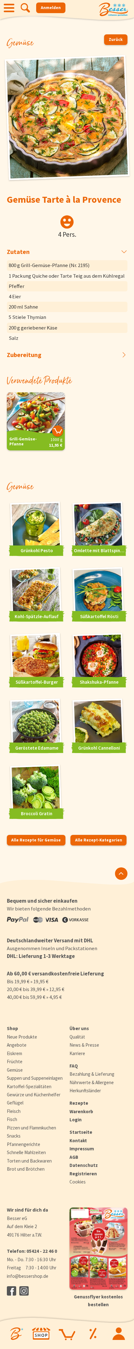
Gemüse (15, 1070)
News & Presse (84, 1045)
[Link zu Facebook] (11, 1291)
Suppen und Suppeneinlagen (35, 1078)
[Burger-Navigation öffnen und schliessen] (9, 7)
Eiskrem (14, 1053)
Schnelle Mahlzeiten (26, 1152)
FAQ (73, 1066)
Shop (12, 1028)
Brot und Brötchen (26, 1169)
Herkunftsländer (85, 1091)
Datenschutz (83, 1165)
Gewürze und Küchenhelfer (33, 1095)
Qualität (77, 1037)
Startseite (80, 1132)
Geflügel (15, 1103)
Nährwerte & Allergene (91, 1082)
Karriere (77, 1053)
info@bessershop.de (27, 1276)
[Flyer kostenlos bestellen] (98, 1249)
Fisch (12, 1119)
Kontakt (78, 1140)
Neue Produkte (22, 1037)
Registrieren (83, 1174)
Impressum (81, 1149)
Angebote (16, 1045)
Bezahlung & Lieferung (91, 1074)
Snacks (14, 1136)
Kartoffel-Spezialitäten (29, 1086)
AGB (73, 1157)
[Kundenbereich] (119, 1333)
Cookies (77, 1181)
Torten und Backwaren (29, 1161)
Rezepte (78, 1103)
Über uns (79, 1028)
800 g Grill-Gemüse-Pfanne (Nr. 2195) (49, 265)
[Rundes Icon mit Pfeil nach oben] (121, 873)
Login (75, 1120)
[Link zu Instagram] (24, 1291)
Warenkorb (81, 1111)
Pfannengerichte (23, 1144)
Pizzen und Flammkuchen (31, 1128)
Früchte (14, 1061)
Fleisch (14, 1111)
